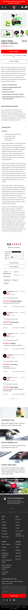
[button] (21, 306)
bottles (6, 283)
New (3, 519)
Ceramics (4, 528)
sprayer (15, 280)
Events (17, 522)
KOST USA (18, 559)
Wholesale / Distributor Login (20, 535)
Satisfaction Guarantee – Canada (5, 555)
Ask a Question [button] (14, 266)
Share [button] (6, 306)
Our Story (18, 519)
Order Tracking (6, 544)
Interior (4, 522)
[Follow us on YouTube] (14, 600)
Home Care (5, 534)
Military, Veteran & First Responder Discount (6, 567)
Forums (18, 528)
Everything (7, 280)
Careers (18, 525)
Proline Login (5, 537)
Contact (4, 547)
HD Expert (18, 550)
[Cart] (25, 7)
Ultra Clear (18, 556)
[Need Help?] (22, 7)
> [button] (19, 398)
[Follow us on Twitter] (7, 600)
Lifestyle (4, 531)
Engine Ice (18, 553)
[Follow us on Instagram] (10, 600)
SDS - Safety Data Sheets (7, 561)
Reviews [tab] (6, 271)
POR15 (17, 547)
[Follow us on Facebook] (3, 600)
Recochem (18, 544)
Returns (4, 550)
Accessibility (17, 607)
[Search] (5, 7)
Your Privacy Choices (5, 573)
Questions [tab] (16, 271)
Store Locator (19, 531)
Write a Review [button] (14, 263)
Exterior (4, 525)
